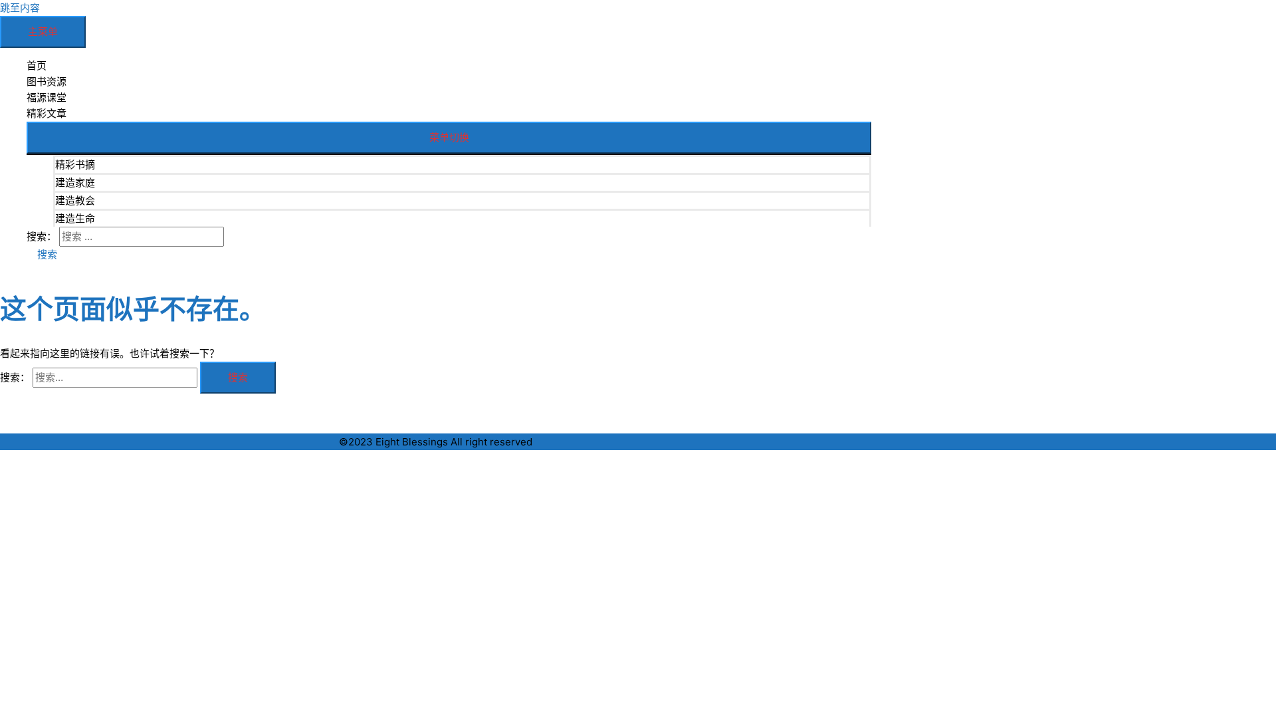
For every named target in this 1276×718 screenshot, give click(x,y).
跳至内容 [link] (20, 7)
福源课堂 (46, 97)
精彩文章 (46, 113)
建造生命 (75, 218)
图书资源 (46, 81)
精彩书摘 (75, 164)
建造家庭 (75, 182)
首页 (37, 65)
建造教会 (75, 200)
